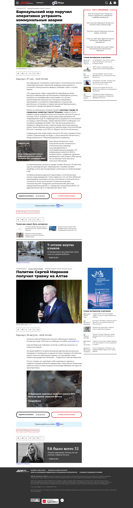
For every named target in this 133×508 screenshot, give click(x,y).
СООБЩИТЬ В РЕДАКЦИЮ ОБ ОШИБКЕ (91, 472)
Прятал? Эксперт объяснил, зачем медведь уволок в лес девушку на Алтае (103, 336)
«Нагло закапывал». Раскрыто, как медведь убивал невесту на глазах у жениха (104, 349)
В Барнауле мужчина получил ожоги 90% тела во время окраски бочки (51, 395)
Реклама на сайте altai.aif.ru (57, 470)
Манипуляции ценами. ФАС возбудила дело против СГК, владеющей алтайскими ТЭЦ (67, 228)
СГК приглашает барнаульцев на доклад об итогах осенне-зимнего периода (36, 228)
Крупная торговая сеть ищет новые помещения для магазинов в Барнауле (100, 48)
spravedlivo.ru (73, 341)
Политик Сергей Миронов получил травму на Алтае (100, 32)
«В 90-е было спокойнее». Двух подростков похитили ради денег (103, 67)
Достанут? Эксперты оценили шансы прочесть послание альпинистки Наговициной (104, 322)
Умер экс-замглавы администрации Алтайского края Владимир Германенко (100, 40)
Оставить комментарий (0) (66, 196)
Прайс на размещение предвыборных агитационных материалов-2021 (54, 472)
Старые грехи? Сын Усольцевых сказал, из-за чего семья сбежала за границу (104, 315)
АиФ (29, 68)
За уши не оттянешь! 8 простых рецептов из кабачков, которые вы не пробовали (104, 89)
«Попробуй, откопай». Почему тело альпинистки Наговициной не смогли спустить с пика (103, 82)
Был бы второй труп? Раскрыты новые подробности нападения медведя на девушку (100, 15)
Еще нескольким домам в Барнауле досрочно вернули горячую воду (34, 235)
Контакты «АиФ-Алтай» (38, 470)
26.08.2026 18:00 (21, 269)
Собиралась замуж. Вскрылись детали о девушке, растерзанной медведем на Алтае (103, 96)
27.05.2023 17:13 (21, 8)
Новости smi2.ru (23, 262)
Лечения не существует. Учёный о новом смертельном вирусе (103, 328)
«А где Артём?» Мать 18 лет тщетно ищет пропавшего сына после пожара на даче (103, 61)
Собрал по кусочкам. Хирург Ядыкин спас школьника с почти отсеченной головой (104, 342)
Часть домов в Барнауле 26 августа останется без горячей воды (100, 24)
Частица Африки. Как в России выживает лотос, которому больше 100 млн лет (103, 75)
